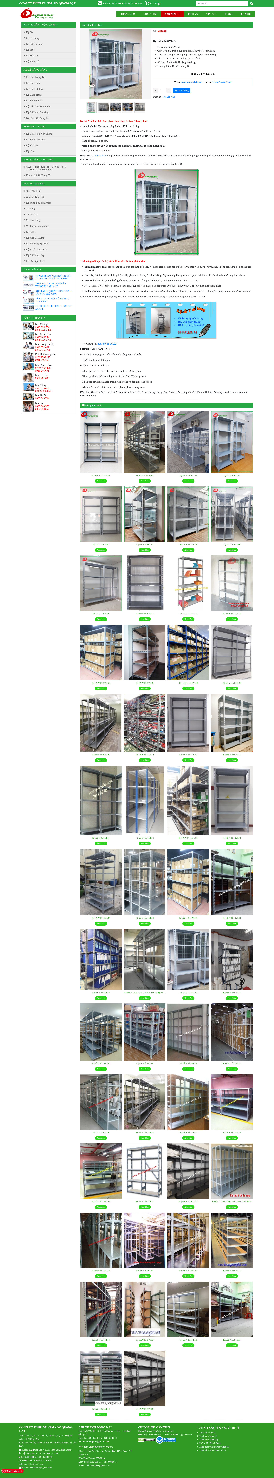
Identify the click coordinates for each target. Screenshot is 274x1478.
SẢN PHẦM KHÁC (34, 183)
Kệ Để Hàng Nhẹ (35, 255)
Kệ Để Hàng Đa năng (37, 112)
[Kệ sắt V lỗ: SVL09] (145, 1378)
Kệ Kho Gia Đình (35, 237)
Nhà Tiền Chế (33, 191)
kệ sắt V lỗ (101, 155)
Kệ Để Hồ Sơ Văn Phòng (39, 133)
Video (228, 14)
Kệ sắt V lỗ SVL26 (101, 1132)
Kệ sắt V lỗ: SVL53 (144, 614)
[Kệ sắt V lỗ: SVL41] (101, 801)
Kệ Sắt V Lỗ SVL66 (101, 475)
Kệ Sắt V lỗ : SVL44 (145, 755)
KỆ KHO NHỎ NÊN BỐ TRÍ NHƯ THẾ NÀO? (52, 299)
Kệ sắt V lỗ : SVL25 (145, 1132)
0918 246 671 (42, 370)
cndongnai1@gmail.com (97, 1441)
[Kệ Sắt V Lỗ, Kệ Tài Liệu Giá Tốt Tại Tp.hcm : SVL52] (145, 959)
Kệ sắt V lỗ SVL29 (144, 1063)
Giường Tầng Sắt (35, 197)
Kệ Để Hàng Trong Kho (38, 106)
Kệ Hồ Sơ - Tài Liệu (34, 126)
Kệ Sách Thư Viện (35, 139)
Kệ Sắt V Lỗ (169, 97)
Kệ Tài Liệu (32, 145)
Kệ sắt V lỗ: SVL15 (232, 1271)
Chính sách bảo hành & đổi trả (212, 1450)
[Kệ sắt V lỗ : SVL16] (188, 1240)
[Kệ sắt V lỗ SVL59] (188, 514)
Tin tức (211, 14)
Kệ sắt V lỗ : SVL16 (188, 1271)
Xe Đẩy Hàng (33, 220)
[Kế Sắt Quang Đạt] (37, 14)
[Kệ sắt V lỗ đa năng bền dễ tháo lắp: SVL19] (232, 1171)
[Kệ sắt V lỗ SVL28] (188, 1032)
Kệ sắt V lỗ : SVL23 (232, 1132)
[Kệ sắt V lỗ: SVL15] (232, 1240)
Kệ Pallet (31, 232)
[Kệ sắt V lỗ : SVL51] (232, 583)
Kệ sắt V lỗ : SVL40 (232, 838)
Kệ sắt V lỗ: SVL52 (188, 614)
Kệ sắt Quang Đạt (221, 82)
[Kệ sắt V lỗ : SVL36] (145, 801)
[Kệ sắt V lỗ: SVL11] (232, 1309)
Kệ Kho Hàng (33, 83)
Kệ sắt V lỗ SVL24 (188, 1132)
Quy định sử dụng (207, 1432)
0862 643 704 (42, 398)
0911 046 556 (42, 360)
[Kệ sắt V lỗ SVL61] (101, 514)
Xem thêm (101, 481)
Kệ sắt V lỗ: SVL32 (188, 993)
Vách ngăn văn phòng (37, 226)
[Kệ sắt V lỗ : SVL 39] (188, 801)
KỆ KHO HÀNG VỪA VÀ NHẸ (40, 25)
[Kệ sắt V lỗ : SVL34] (232, 882)
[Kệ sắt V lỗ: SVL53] (145, 583)
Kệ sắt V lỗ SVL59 (188, 544)
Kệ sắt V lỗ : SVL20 (188, 1201)
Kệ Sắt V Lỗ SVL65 (145, 475)
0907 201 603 (42, 378)
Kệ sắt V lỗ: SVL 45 (101, 755)
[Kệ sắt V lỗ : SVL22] (101, 1171)
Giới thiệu (150, 14)
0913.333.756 (42, 327)
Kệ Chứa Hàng (34, 94)
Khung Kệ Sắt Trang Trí (38, 175)
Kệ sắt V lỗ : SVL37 (101, 918)
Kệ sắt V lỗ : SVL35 (188, 918)
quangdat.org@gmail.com (40, 1467)
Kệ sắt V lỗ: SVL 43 (188, 755)
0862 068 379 (42, 406)
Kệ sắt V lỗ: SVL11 (231, 1340)
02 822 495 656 (43, 391)
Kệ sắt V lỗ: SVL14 (101, 1340)
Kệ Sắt (29, 32)
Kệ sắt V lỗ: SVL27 (232, 1063)
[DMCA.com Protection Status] (146, 1440)
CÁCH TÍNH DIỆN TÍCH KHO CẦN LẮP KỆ (53, 307)
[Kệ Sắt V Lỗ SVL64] (188, 442)
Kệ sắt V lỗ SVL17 (144, 1271)
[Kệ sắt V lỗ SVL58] (232, 514)
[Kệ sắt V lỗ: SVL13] (145, 1309)
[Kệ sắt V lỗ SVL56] (101, 583)
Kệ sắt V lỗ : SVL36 (145, 838)
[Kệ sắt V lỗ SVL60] (145, 514)
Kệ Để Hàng (32, 38)
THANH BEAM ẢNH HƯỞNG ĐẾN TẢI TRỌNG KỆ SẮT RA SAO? (53, 277)
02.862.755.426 (43, 330)
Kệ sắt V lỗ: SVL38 (101, 993)
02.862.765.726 (43, 340)
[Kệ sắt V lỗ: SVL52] (188, 583)
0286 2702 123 (42, 357)
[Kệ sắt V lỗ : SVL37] (101, 882)
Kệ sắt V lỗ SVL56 (101, 614)
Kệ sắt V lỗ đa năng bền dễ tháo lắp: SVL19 (232, 1201)
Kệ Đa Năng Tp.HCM (37, 243)
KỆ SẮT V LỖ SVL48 (188, 683)
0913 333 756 (38, 1453)
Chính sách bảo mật (208, 1436)
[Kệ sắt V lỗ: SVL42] (232, 723)
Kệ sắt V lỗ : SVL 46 (232, 683)
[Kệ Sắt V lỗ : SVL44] (145, 723)
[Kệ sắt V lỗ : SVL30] (101, 1032)
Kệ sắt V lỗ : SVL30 (101, 1063)
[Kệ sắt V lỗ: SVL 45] (101, 723)
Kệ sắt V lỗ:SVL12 (188, 1340)
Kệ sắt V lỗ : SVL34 (232, 918)
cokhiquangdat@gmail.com (31, 1464)
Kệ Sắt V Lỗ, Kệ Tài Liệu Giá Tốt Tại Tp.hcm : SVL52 (148, 993)
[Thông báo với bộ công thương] (166, 1440)
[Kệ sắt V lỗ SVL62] (232, 442)
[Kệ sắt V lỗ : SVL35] (188, 882)
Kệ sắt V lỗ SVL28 (188, 1063)
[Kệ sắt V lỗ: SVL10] (101, 1378)
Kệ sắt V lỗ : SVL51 (232, 614)
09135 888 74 (45, 1457)
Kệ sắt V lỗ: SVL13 (144, 1340)
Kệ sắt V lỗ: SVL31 (232, 993)
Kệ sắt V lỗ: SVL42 (232, 755)
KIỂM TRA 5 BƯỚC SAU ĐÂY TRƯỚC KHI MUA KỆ (50, 284)
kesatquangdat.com (191, 82)
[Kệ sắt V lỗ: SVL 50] (101, 653)
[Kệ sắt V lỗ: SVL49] (145, 653)
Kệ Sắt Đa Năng (34, 44)
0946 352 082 (42, 347)
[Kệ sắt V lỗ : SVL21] (145, 1171)
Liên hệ (246, 14)
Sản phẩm (171, 14)
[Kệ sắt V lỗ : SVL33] (145, 882)
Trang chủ (128, 14)
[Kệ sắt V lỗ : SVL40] (232, 801)
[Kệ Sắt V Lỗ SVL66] (101, 442)
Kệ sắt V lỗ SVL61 (101, 544)
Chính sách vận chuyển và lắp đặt (214, 1447)
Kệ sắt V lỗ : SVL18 (101, 1271)
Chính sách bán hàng (208, 1439)
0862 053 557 (42, 409)
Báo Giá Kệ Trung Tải (37, 118)
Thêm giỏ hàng (182, 90)
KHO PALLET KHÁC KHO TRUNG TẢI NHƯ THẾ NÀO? (53, 292)
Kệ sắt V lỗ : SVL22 (101, 1201)
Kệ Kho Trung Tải (35, 77)
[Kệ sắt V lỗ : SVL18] (101, 1240)
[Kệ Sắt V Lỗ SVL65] (145, 442)
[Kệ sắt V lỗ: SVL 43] (188, 723)
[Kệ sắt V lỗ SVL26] (101, 1102)
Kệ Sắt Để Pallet (34, 100)
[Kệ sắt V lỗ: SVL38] (101, 959)
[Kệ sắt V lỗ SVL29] (145, 1032)
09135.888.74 (42, 337)
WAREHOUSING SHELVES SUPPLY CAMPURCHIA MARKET (45, 168)
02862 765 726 (42, 350)
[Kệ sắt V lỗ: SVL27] (232, 1032)
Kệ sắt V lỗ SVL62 (231, 475)
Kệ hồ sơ (30, 151)
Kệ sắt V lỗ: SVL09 (144, 1409)
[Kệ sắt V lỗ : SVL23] (232, 1102)
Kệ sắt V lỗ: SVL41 (101, 838)
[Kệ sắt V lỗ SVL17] (145, 1240)
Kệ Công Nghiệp (35, 89)
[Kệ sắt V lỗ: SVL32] (188, 959)
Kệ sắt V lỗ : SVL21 (145, 1201)
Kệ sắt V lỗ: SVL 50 (101, 683)
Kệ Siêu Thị (32, 55)
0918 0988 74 (31, 1457)
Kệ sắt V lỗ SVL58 (231, 544)
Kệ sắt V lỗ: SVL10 (101, 1409)
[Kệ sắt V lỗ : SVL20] (188, 1171)
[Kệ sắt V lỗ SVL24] (188, 1102)
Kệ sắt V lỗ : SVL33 (145, 918)
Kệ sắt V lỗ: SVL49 (144, 683)
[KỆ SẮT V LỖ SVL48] (188, 653)
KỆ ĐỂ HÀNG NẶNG (35, 69)
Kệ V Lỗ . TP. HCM (36, 249)
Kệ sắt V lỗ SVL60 (144, 544)
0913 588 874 (53, 1453)
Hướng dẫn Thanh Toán (210, 1443)
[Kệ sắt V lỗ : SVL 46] (232, 653)
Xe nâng (30, 208)
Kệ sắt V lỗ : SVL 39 (188, 838)
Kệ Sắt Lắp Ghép (35, 261)
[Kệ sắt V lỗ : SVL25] (145, 1102)
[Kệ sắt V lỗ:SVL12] (188, 1309)
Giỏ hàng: (156, 3)
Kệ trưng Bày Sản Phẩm (38, 202)
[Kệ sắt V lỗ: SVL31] (232, 959)
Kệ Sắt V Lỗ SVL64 (188, 475)
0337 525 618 (42, 388)
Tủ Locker (31, 214)
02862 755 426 (42, 368)
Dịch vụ (193, 14)
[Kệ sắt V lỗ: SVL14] (101, 1309)
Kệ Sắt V (31, 49)
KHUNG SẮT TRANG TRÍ (38, 159)
